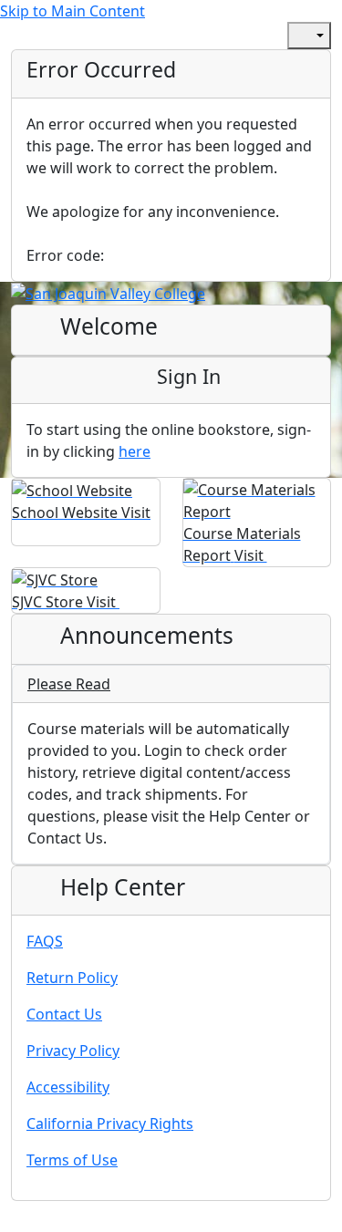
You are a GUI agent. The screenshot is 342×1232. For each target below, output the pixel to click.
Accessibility (67, 1087)
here (134, 451)
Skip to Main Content (72, 11)
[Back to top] (18, 1220)
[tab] (171, 684)
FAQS (44, 941)
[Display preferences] (309, 35)
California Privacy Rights (109, 1123)
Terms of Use (72, 1160)
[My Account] (216, 36)
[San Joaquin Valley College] (108, 293)
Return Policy (72, 978)
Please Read (68, 684)
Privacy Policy (72, 1050)
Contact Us (64, 1014)
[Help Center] (256, 36)
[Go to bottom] (58, 1220)
